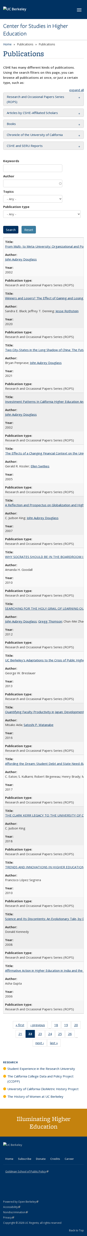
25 (61, 1035)
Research (10, 1062)
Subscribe (24, 1159)
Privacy (8, 1217)
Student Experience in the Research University (41, 1068)
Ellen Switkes (40, 466)
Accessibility (11, 1207)
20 (77, 1026)
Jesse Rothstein (67, 311)
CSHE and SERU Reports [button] (25, 146)
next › (41, 1044)
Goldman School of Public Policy (27, 1171)
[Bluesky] (40, 1152)
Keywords (11, 161)
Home (7, 44)
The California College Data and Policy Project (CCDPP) (40, 1078)
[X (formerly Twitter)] (7, 1152)
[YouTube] (23, 1152)
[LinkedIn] (15, 1152)
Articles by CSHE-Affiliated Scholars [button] (32, 113)
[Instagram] (31, 1152)
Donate (41, 1159)
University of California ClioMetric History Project (43, 1089)
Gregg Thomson (50, 621)
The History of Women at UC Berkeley (35, 1096)
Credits (55, 1159)
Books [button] (11, 124)
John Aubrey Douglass (21, 259)
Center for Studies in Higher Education (35, 30)
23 (41, 1035)
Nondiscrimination (15, 1212)
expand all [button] (76, 90)
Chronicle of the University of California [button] (35, 135)
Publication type (16, 207)
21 (21, 1035)
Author (8, 176)
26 (71, 1035)
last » (55, 1044)
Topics (8, 191)
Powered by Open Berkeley (20, 1201)
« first (21, 1026)
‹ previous (39, 1026)
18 (57, 1026)
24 (51, 1035)
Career (69, 1159)
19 (67, 1026)
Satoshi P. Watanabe (38, 725)
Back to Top (76, 1230)
